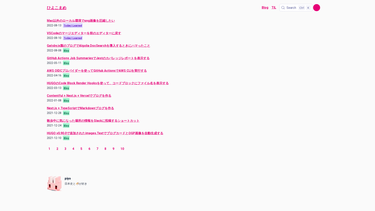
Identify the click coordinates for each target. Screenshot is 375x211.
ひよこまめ (56, 7)
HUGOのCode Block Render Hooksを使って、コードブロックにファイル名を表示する (108, 83)
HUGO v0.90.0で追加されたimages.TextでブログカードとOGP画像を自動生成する (105, 133)
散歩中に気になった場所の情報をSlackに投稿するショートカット (93, 120)
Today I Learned (73, 25)
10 (122, 149)
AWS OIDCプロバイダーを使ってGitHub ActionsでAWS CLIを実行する (97, 70)
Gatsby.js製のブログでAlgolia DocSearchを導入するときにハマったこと (98, 45)
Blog (265, 7)
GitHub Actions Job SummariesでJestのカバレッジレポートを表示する (98, 58)
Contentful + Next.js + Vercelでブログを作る (79, 95)
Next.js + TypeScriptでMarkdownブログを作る (80, 108)
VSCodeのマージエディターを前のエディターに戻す (84, 33)
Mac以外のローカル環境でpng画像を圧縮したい (81, 20)
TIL (273, 7)
